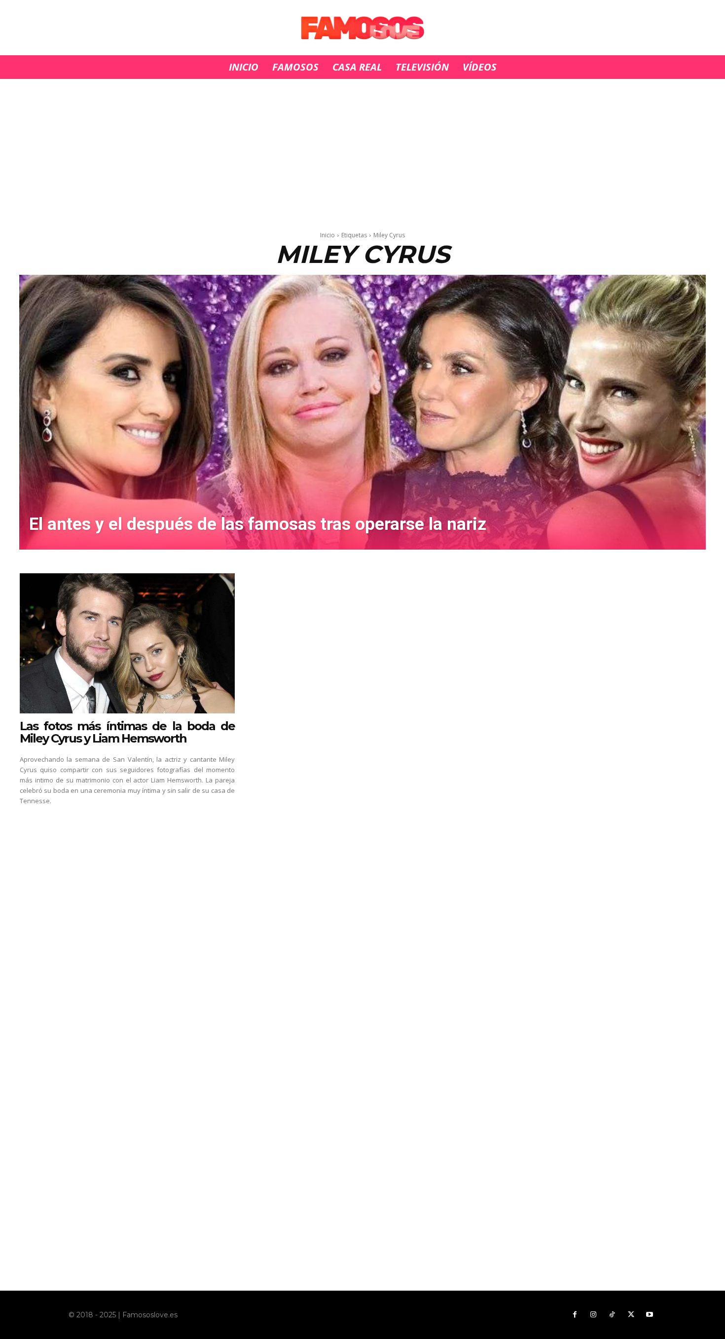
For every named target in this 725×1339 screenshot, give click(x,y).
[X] (631, 1315)
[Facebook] (574, 1315)
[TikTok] (612, 1315)
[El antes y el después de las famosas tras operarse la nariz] (362, 412)
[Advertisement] (362, 152)
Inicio (327, 235)
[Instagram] (593, 1315)
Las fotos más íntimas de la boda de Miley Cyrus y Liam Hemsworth (127, 732)
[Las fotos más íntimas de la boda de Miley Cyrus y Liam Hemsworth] (127, 643)
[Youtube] (649, 1315)
